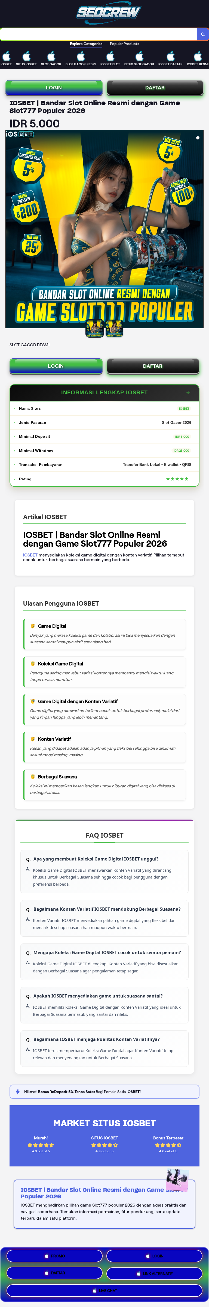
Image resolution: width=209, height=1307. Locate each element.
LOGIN (54, 87)
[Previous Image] (9, 230)
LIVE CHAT (108, 1290)
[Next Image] (199, 230)
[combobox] (98, 34)
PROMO (58, 1257)
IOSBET (30, 555)
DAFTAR (155, 87)
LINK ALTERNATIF (158, 1274)
